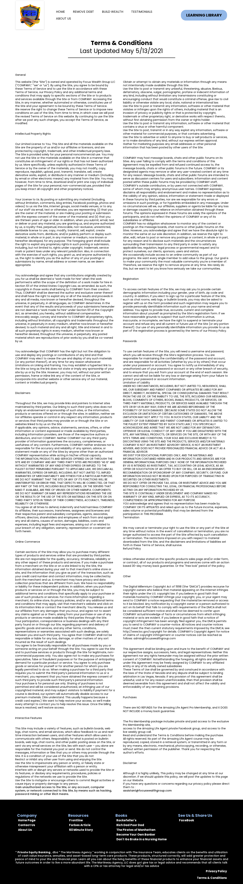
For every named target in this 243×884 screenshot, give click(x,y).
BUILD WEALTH (112, 11)
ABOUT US (63, 18)
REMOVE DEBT (83, 11)
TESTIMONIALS (141, 11)
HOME (60, 11)
